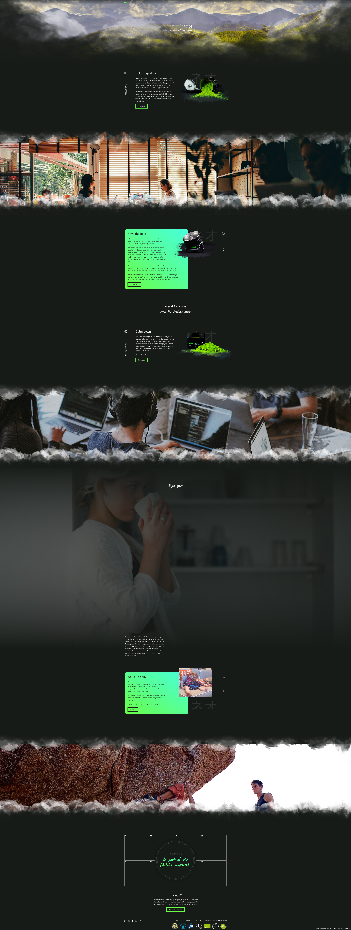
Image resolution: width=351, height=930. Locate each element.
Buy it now (141, 106)
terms (188, 920)
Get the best (134, 285)
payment (201, 920)
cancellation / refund (211, 920)
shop (215, 2)
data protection (222, 920)
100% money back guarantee (322, 928)
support (182, 920)
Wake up (133, 709)
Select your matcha (175, 909)
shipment (194, 920)
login (220, 2)
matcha (128, 2)
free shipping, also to (341, 928)
